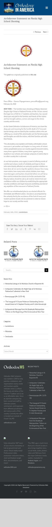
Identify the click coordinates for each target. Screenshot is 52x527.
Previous (38, 32)
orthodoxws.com (10, 423)
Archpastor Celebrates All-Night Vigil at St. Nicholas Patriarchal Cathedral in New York (37, 386)
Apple (36, 460)
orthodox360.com (10, 467)
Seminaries (9, 336)
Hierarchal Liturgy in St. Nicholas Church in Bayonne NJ (24, 284)
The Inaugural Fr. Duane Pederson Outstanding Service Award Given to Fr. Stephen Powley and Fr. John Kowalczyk (37, 408)
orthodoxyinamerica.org (36, 467)
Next (45, 32)
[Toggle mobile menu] (47, 7)
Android (30, 460)
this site (33, 75)
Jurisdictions (23, 212)
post (8, 75)
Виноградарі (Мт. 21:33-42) (15, 296)
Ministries (8, 331)
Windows (31, 463)
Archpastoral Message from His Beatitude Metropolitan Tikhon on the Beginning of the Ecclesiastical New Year (37, 423)
